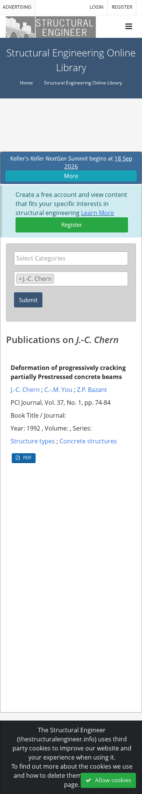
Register (71, 224)
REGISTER (122, 7)
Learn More (97, 213)
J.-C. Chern (25, 389)
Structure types (33, 441)
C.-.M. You (58, 389)
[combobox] (71, 258)
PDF (26, 457)
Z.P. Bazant (92, 389)
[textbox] (73, 258)
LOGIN (96, 7)
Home (26, 83)
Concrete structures (88, 441)
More (71, 175)
